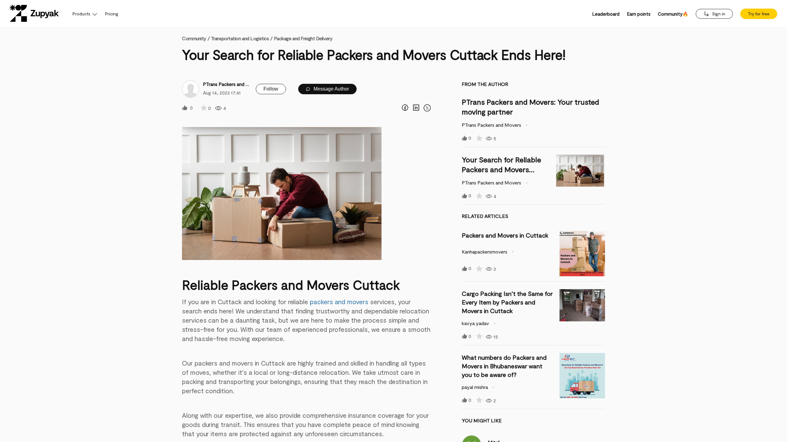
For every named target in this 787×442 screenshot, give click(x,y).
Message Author (330, 88)
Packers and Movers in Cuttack (505, 235)
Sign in (718, 13)
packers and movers (338, 301)
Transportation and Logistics (240, 38)
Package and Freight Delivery (303, 38)
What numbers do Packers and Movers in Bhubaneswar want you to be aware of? (504, 366)
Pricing (111, 13)
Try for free (758, 13)
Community (196, 38)
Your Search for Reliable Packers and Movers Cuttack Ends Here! (501, 169)
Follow (270, 88)
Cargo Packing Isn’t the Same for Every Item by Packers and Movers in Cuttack (507, 302)
